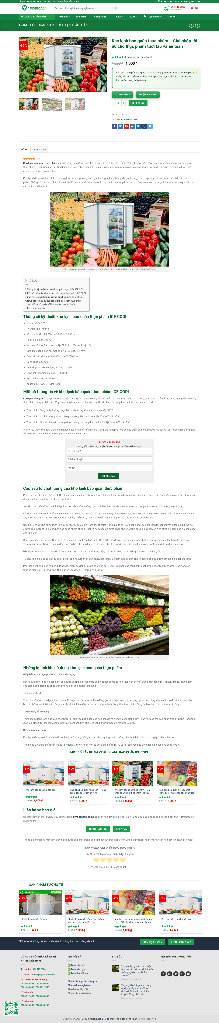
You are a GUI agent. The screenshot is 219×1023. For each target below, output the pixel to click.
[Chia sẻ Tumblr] (144, 126)
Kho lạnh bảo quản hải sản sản (40, 790)
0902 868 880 (27, 987)
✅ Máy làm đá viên (78, 973)
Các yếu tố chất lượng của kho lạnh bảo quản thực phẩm (55, 297)
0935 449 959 (27, 983)
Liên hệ (171, 16)
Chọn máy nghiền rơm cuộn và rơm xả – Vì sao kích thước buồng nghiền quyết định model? (137, 971)
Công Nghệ (100, 16)
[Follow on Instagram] (159, 2)
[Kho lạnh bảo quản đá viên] (40, 902)
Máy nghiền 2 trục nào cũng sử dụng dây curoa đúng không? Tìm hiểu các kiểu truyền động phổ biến (136, 990)
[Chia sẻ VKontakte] (132, 126)
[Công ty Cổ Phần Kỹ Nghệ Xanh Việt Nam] (192, 8)
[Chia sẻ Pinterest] (126, 126)
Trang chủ (62, 16)
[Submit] (116, 8)
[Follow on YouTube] (171, 2)
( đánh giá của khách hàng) (138, 57)
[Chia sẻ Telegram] (150, 126)
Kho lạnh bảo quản (73, 25)
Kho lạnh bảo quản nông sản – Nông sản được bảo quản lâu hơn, (88, 791)
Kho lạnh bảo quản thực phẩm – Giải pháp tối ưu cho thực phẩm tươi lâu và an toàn (132, 791)
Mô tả (24, 149)
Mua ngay (138, 103)
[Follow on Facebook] (156, 2)
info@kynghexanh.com (43, 974)
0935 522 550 (42, 987)
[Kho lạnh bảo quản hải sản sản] (43, 773)
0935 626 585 (27, 1005)
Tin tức (118, 16)
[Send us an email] (168, 2)
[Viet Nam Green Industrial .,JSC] (196, 8)
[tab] (24, 149)
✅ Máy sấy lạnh (76, 965)
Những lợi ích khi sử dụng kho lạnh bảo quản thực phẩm (54, 301)
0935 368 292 (42, 1005)
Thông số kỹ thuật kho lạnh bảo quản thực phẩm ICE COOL (56, 289)
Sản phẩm (81, 16)
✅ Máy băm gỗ (76, 969)
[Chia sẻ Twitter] (120, 126)
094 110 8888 (178, 7)
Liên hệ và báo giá (36, 308)
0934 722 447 (27, 996)
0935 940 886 (42, 996)
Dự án (132, 16)
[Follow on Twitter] (165, 2)
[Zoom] (23, 92)
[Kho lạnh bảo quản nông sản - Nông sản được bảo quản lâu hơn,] (88, 773)
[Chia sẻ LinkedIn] (138, 126)
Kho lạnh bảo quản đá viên (34, 919)
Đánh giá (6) (39, 149)
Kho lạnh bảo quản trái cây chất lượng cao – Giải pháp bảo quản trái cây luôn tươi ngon (176, 791)
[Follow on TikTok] (162, 2)
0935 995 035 (42, 983)
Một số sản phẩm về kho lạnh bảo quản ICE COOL (53, 304)
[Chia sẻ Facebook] (114, 126)
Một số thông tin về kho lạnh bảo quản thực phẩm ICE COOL (56, 293)
